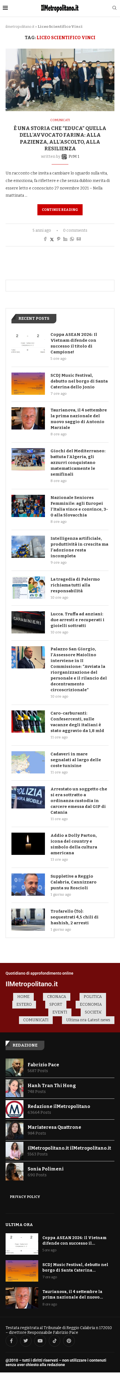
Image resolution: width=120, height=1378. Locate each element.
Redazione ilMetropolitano (59, 1106)
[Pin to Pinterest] (59, 239)
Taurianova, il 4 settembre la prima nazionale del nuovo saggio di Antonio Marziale (79, 419)
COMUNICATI (36, 1020)
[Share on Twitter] (52, 239)
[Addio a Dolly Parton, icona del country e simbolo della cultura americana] (28, 844)
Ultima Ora (19, 1224)
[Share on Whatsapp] (72, 239)
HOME (23, 996)
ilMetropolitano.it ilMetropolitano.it (69, 1148)
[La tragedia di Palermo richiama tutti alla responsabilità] (28, 587)
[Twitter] (26, 1341)
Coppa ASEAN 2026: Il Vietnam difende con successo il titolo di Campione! (74, 343)
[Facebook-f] (11, 1341)
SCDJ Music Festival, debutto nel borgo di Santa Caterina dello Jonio (79, 381)
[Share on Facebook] (45, 239)
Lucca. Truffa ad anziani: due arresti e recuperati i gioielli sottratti (77, 619)
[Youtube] (40, 1341)
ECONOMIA (91, 1004)
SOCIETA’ (93, 1012)
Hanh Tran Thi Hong (52, 1085)
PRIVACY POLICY (25, 1197)
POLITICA (93, 996)
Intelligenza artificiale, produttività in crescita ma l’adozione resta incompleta (79, 547)
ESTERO (24, 1004)
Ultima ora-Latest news (88, 1020)
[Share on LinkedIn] (65, 239)
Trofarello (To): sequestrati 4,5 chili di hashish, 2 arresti (75, 917)
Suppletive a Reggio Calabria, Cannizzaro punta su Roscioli (74, 882)
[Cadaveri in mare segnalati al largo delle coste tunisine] (28, 762)
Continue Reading (60, 210)
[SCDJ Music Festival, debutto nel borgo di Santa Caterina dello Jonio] (28, 384)
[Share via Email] (79, 239)
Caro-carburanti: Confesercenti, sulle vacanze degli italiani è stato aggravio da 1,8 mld (77, 722)
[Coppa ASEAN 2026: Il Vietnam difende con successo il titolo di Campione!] (28, 343)
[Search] (114, 8)
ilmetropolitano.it (20, 26)
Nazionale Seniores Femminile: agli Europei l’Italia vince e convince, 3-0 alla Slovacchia (79, 506)
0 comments (75, 230)
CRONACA (56, 996)
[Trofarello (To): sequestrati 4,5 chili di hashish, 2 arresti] (28, 919)
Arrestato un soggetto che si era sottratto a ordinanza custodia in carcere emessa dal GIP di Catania (79, 801)
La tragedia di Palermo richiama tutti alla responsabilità (75, 585)
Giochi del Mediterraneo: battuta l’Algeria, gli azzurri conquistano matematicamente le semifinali (78, 462)
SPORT (55, 1004)
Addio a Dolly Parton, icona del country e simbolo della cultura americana (74, 844)
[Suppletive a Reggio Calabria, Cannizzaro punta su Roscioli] (28, 884)
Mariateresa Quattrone (54, 1127)
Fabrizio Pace (43, 1064)
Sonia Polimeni (46, 1169)
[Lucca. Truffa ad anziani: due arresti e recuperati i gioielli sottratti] (28, 622)
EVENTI (59, 1012)
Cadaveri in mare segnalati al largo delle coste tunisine (76, 760)
